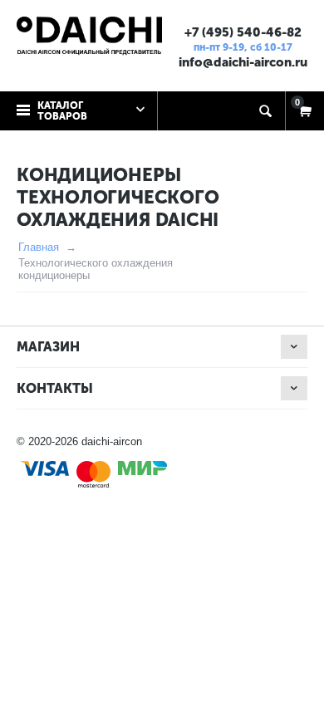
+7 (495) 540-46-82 (243, 32)
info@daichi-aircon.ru (243, 62)
